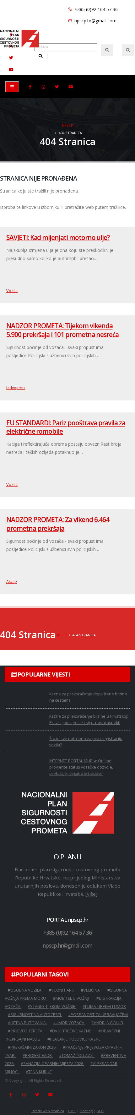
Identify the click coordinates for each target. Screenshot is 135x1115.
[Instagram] (44, 87)
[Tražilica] (107, 50)
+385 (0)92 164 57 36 (95, 9)
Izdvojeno (15, 387)
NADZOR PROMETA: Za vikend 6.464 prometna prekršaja (57, 523)
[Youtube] (11, 69)
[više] (91, 894)
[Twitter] (11, 58)
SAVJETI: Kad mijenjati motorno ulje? (58, 237)
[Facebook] (30, 87)
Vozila (12, 290)
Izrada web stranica (47, 1110)
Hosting (86, 1110)
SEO (100, 1110)
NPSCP (67, 125)
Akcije (11, 581)
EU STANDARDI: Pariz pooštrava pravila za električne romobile (65, 427)
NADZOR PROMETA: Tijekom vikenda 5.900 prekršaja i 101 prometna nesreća (62, 330)
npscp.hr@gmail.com (94, 21)
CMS (72, 1110)
